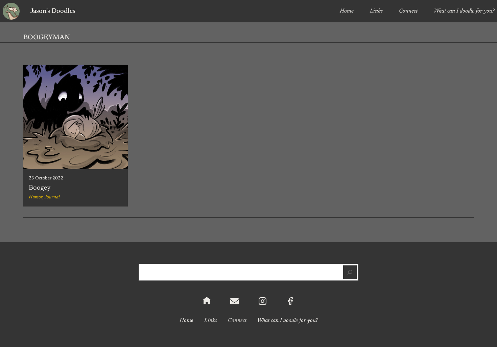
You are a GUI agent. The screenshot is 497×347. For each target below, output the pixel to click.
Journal (52, 197)
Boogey (39, 188)
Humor (36, 197)
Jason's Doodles (52, 11)
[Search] (350, 272)
